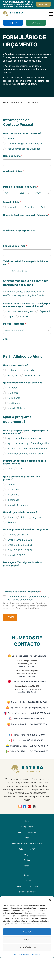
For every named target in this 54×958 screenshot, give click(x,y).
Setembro (12, 522)
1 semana (12, 484)
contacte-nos (42, 80)
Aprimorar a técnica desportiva (24, 438)
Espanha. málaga (29, 702)
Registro (13, 22)
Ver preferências (27, 947)
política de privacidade (20, 599)
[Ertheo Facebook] (24, 806)
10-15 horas (13, 397)
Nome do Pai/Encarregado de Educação (26, 215)
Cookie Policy (16, 954)
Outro (44, 207)
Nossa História (27, 827)
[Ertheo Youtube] (29, 806)
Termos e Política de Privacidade (22, 591)
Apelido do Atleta (13, 171)
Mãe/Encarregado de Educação (24, 143)
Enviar (10, 617)
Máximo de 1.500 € (17, 534)
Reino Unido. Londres (29, 713)
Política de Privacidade (32, 954)
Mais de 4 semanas (17, 505)
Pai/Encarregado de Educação (24, 148)
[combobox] (27, 330)
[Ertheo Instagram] (20, 806)
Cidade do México (29, 751)
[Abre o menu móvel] (51, 14)
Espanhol (45, 311)
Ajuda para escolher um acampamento (27, 843)
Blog (27, 838)
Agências (27, 880)
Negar (27, 939)
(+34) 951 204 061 (26, 84)
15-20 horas (13, 403)
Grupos (27, 875)
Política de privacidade (27, 892)
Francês (24, 316)
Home (27, 821)
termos (36, 596)
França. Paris (29, 735)
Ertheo (6, 102)
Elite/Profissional (34, 375)
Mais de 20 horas (16, 408)
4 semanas (13, 499)
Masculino (12, 207)
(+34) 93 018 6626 (27, 676)
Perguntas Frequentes (27, 832)
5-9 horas (12, 392)
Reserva (27, 866)
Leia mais (43, 4)
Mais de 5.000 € (16, 555)
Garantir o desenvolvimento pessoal (27, 448)
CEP (6, 339)
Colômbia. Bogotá (29, 746)
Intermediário (30, 370)
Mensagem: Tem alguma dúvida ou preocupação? (22, 564)
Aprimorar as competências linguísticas (28, 443)
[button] (49, 899)
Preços (27, 854)
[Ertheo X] (34, 806)
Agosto (37, 517)
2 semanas (13, 489)
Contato (36, 22)
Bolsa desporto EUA (27, 849)
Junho (10, 517)
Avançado (12, 375)
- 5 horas (12, 387)
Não (9, 468)
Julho (23, 517)
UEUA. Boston (29, 718)
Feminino (30, 207)
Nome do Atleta (12, 156)
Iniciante (12, 370)
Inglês (10, 316)
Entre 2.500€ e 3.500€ (20, 544)
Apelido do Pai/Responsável (19, 230)
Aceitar (27, 931)
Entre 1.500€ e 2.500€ (19, 539)
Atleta (10, 138)
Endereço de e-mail (15, 246)
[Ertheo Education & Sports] (13, 14)
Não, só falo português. (20, 311)
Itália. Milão (29, 740)
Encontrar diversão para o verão (25, 453)
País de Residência (14, 323)
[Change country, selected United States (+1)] (6, 271)
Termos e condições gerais (27, 886)
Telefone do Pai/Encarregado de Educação (25, 262)
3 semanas (13, 494)
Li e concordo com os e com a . (28, 598)
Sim (20, 468)
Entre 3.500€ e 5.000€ (20, 550)
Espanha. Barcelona (29, 707)
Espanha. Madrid (29, 724)
